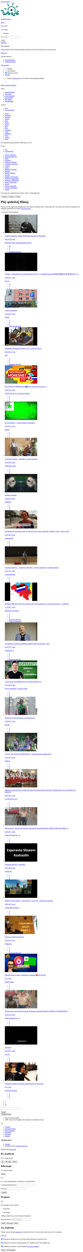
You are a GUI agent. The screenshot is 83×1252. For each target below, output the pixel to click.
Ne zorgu (8, 1162)
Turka (7, 132)
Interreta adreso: (6, 1219)
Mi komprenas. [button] (26, 208)
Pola (6, 128)
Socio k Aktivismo (11, 182)
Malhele (9, 69)
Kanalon (6, 33)
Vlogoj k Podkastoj (11, 188)
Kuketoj (7, 75)
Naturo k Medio (10, 173)
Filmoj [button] (3, 85)
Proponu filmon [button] (10, 60)
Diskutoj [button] (13, 85)
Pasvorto (3, 1189)
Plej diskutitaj (9, 101)
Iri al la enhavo (5, 2)
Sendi (3, 1223)
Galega (7, 137)
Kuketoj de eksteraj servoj (11, 1239)
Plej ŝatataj (8, 99)
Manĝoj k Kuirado (11, 169)
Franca (7, 124)
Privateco (8, 1134)
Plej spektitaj (9, 98)
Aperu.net (16, 78)
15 (5, 1105)
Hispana (7, 117)
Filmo (7, 158)
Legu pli (3, 1235)
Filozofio (8, 160)
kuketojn (18, 1232)
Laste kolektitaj (10, 92)
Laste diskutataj (10, 96)
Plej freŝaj (8, 94)
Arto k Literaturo (10, 155)
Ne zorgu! (10, 1223)
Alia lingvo (6, 1212)
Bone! (14, 1162)
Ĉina (6, 135)
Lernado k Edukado (11, 164)
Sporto (7, 184)
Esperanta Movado (11, 157)
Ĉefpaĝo (7, 1127)
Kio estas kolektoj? (33, 1246)
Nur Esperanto (9, 110)
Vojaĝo (7, 189)
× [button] (5, 82)
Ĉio (6, 149)
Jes (3, 1162)
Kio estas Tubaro (10, 1129)
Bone (16, 1223)
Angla (7, 113)
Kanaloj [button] (7, 85)
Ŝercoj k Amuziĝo (10, 186)
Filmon (5, 30)
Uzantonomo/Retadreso (8, 1185)
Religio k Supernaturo (12, 178)
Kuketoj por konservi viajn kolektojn (15, 1246)
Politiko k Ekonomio (11, 177)
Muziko (7, 171)
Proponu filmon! (6, 1114)
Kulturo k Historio (11, 162)
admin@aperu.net (21, 1146)
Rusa (6, 121)
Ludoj (7, 167)
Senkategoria (9, 151)
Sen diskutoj (11, 71)
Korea (7, 123)
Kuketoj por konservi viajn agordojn (14, 1243)
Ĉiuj (6, 108)
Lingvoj (7, 166)
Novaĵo (7, 175)
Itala (6, 126)
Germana (8, 130)
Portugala (8, 115)
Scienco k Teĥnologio (12, 180)
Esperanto (6, 1209)
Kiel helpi (8, 1132)
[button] (3, 22)
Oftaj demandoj (10, 1130)
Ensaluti (7, 1144)
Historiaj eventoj (12, 73)
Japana (7, 119)
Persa (6, 139)
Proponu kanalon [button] (10, 62)
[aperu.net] (12, 1149)
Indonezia (8, 134)
